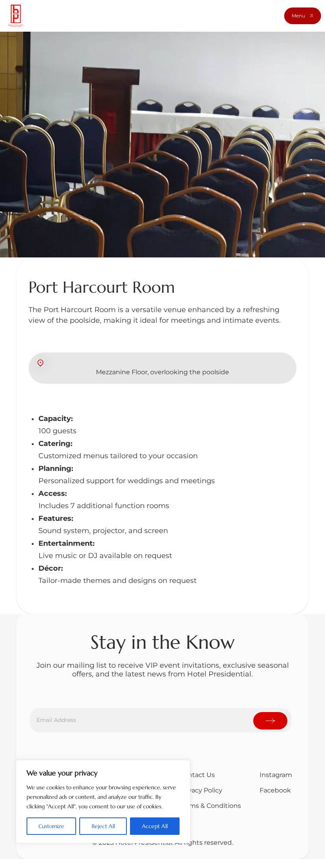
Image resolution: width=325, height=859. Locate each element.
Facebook (275, 790)
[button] (302, 16)
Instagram (276, 775)
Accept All (155, 826)
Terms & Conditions (210, 805)
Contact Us (197, 775)
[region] (103, 801)
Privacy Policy (201, 790)
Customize (51, 826)
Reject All (103, 826)
